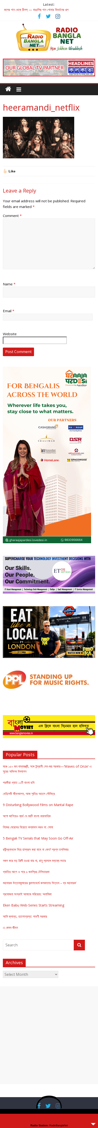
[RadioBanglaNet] (8, 89)
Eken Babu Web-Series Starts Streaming (33, 905)
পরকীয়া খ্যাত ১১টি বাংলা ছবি (18, 782)
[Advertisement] (49, 1035)
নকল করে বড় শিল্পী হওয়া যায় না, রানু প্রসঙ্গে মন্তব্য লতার (34, 860)
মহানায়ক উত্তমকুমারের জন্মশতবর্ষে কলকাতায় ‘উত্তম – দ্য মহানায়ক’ (39, 883)
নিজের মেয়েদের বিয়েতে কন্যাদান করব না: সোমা (28, 827)
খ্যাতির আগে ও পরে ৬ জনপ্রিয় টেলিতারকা (26, 871)
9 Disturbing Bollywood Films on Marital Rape (38, 804)
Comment (12, 215)
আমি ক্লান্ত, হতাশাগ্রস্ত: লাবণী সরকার (25, 916)
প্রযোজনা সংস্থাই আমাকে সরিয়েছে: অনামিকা (27, 894)
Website (10, 333)
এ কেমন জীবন (10, 927)
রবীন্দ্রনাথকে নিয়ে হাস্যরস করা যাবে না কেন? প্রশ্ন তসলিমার (36, 849)
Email (8, 310)
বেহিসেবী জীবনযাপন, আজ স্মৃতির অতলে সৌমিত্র (29, 793)
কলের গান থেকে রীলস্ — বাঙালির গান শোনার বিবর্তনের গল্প (36, 9)
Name (9, 284)
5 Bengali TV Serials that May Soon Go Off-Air (38, 838)
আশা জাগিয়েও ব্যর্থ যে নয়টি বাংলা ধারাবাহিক (27, 816)
